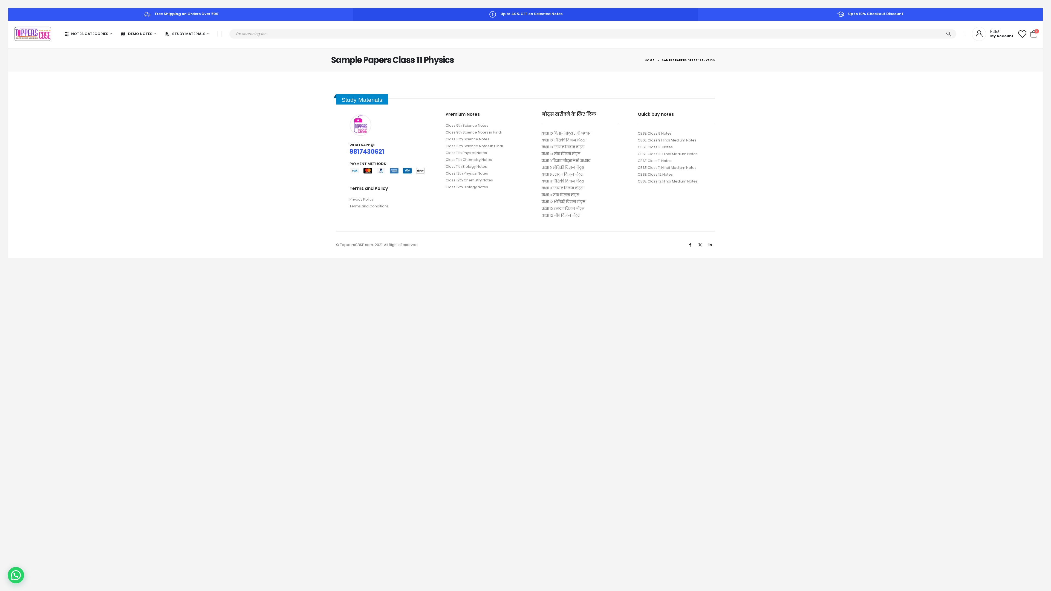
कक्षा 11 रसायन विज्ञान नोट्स (562, 188)
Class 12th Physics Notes (467, 173)
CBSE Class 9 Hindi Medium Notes (667, 140)
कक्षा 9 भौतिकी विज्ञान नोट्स (563, 167)
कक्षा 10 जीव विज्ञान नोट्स (561, 154)
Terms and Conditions (369, 206)
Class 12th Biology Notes (467, 187)
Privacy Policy (362, 199)
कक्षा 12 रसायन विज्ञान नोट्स (563, 208)
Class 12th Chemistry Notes (469, 180)
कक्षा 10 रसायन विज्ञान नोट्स (563, 147)
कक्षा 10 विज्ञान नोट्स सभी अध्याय (566, 133)
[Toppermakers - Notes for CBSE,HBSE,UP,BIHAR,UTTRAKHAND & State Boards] (33, 34)
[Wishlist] (1022, 34)
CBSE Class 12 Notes (655, 174)
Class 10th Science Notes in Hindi (474, 146)
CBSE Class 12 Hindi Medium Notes (668, 181)
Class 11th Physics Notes (466, 152)
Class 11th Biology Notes (466, 166)
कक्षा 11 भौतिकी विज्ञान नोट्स (563, 181)
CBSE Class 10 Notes (655, 147)
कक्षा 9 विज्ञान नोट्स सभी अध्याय (566, 160)
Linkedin (710, 245)
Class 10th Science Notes (467, 139)
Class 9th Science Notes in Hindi (474, 132)
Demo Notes (140, 33)
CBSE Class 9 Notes (655, 133)
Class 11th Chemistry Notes (469, 159)
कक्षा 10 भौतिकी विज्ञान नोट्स (563, 140)
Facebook (690, 245)
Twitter (700, 245)
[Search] (948, 34)
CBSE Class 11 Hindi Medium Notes (667, 167)
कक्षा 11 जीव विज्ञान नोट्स (560, 195)
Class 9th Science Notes (467, 125)
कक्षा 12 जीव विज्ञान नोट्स (561, 215)
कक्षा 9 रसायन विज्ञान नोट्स (562, 174)
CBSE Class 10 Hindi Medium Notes (668, 154)
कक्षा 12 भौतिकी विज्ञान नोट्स (563, 201)
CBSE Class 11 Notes (655, 160)
